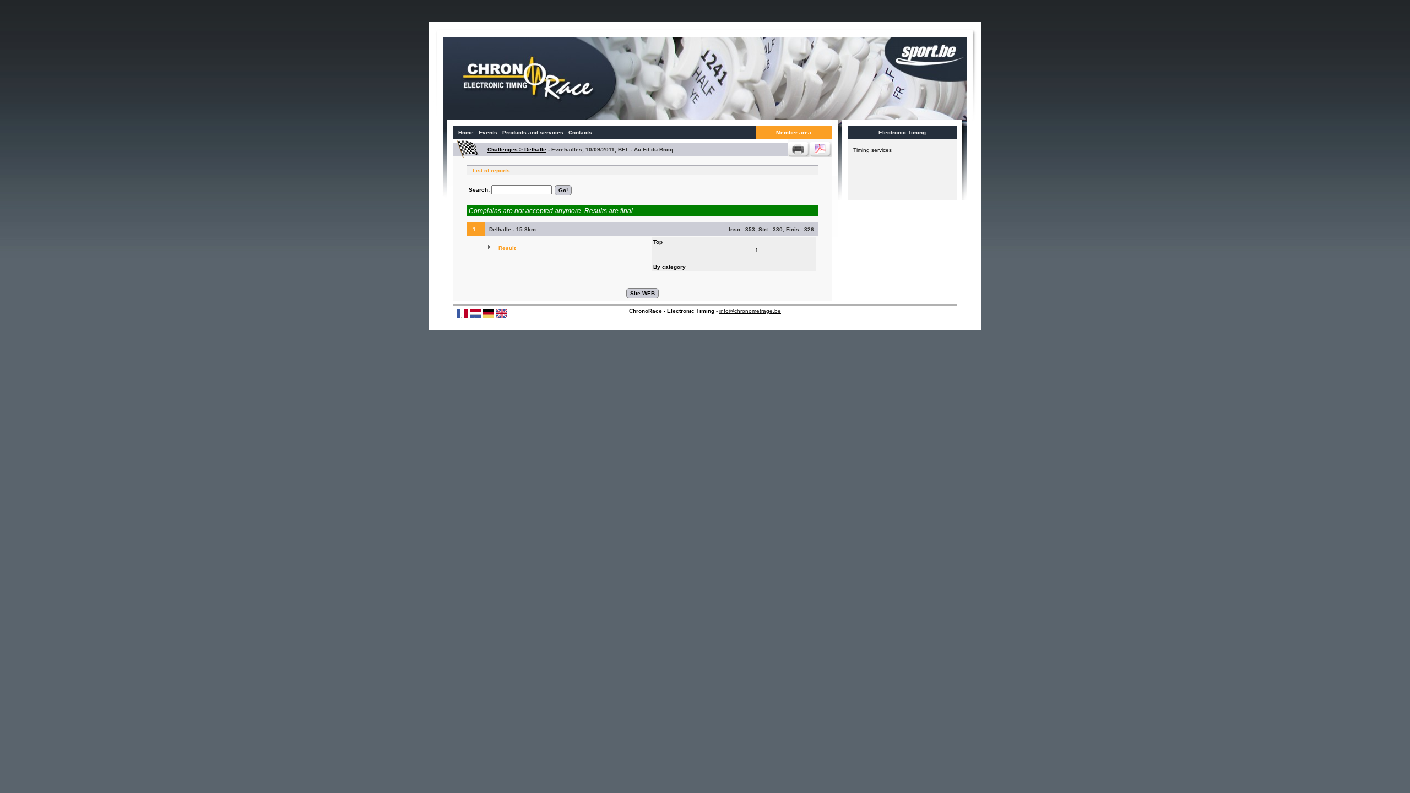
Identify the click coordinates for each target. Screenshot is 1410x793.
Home (466, 132)
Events (488, 132)
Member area (793, 132)
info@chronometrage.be (750, 311)
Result (507, 248)
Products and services (532, 132)
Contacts (580, 132)
